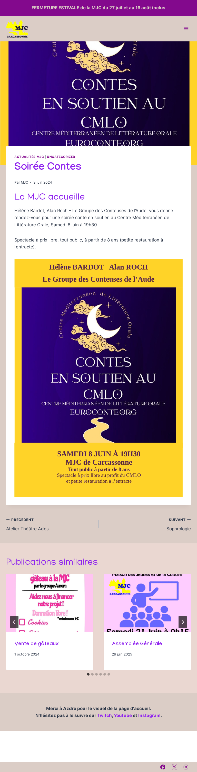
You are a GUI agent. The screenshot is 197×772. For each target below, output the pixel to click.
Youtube (123, 715)
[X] (174, 767)
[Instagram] (186, 767)
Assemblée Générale (137, 644)
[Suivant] (183, 622)
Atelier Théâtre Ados (27, 524)
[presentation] (49, 603)
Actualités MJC (29, 157)
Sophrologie (178, 524)
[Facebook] (163, 767)
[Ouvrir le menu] (186, 29)
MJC (24, 182)
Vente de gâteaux (36, 644)
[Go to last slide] (14, 622)
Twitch (104, 715)
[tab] (88, 674)
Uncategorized (61, 157)
